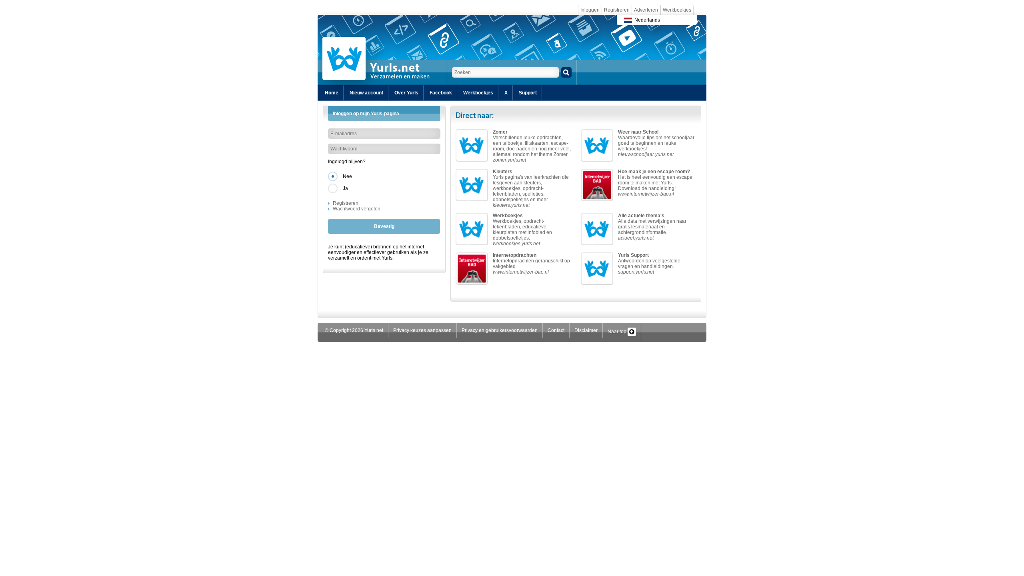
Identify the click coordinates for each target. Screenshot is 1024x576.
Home (331, 93)
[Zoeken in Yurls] (566, 72)
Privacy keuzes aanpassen (422, 330)
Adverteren (646, 10)
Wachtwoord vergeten (356, 209)
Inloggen (590, 10)
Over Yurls (406, 93)
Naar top (618, 331)
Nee (347, 176)
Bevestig (384, 226)
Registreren (617, 10)
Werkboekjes (677, 10)
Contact (556, 330)
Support (528, 93)
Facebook (441, 93)
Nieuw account (366, 93)
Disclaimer (586, 330)
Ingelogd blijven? (347, 161)
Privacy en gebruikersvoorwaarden (500, 330)
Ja (345, 188)
